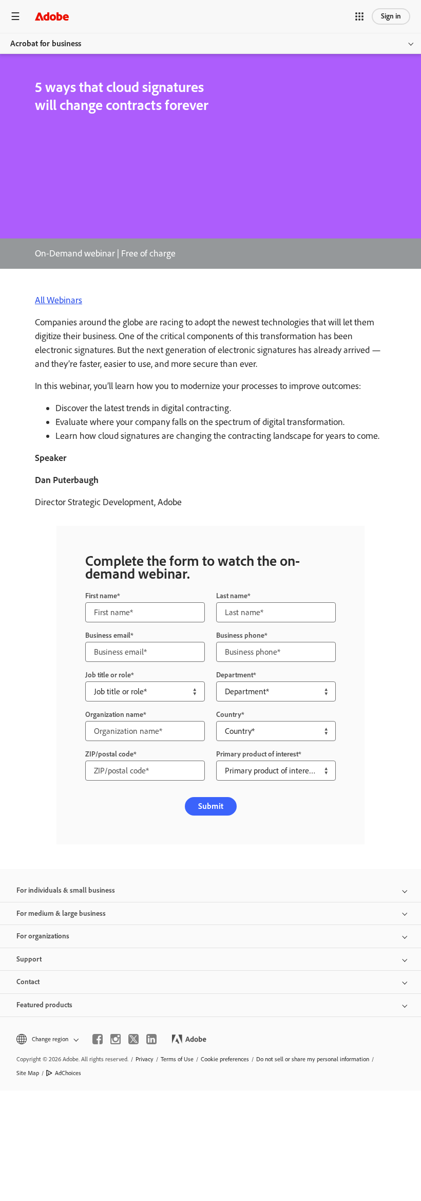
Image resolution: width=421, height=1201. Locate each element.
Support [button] (29, 959)
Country (228, 714)
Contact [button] (28, 981)
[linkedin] (151, 1039)
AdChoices (68, 1073)
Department (234, 675)
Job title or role (108, 675)
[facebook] (97, 1039)
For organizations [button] (42, 936)
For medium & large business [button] (61, 913)
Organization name (114, 714)
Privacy (145, 1059)
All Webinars (58, 300)
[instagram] (115, 1039)
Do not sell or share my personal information (312, 1059)
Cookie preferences (225, 1059)
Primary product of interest (257, 754)
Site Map (27, 1073)
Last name (231, 596)
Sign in (391, 16)
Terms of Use (177, 1059)
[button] (359, 16)
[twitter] (133, 1039)
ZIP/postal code (109, 754)
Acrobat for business (45, 43)
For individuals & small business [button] (65, 890)
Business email (107, 635)
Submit (210, 806)
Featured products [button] (44, 1005)
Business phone (240, 635)
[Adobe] (52, 16)
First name (101, 596)
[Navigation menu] (15, 16)
